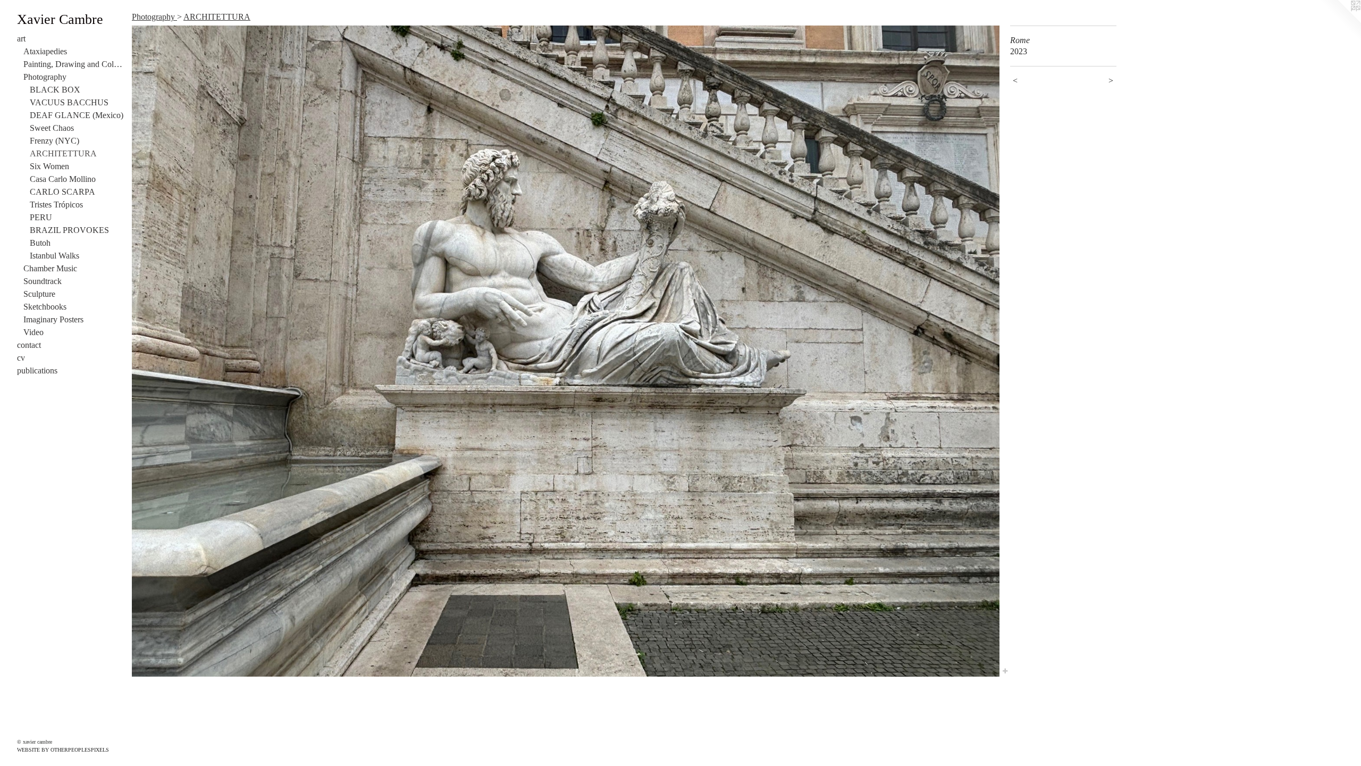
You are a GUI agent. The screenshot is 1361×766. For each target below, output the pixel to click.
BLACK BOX (55, 89)
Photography (44, 76)
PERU (41, 217)
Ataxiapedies (45, 51)
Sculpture (39, 293)
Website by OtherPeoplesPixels (63, 750)
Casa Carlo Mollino (63, 179)
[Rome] (565, 351)
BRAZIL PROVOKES (69, 230)
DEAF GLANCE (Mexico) (76, 115)
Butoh (40, 242)
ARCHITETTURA (63, 153)
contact (29, 344)
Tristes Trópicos (56, 204)
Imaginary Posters (53, 319)
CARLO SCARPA (62, 191)
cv (21, 357)
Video (33, 332)
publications (37, 370)
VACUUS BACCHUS (69, 102)
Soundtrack (42, 281)
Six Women (49, 166)
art (21, 38)
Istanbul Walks (54, 255)
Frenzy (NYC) (54, 140)
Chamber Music (50, 268)
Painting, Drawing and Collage (73, 64)
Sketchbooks (44, 306)
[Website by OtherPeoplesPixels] (1339, 21)
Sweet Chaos (52, 127)
